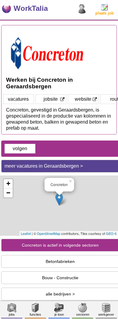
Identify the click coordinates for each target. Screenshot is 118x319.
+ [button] (8, 183)
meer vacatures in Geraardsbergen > (44, 166)
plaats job (104, 13)
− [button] (8, 193)
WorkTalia (31, 8)
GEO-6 (111, 233)
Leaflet (26, 233)
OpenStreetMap (48, 233)
